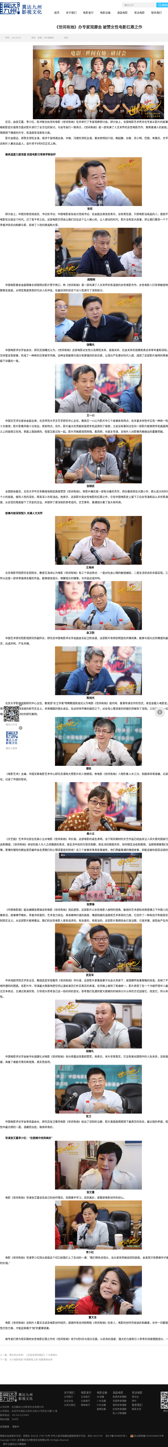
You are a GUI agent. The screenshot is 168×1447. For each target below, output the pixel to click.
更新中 (15, 1426)
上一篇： (28, 1355)
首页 (56, 12)
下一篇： (26, 1359)
